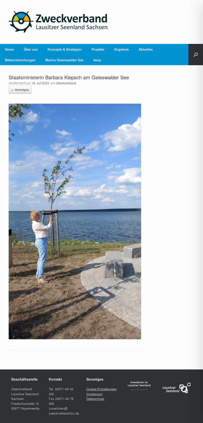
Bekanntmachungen (20, 60)
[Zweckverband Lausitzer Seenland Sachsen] (58, 22)
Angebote (121, 49)
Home (9, 49)
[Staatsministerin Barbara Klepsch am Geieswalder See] (75, 337)
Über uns (31, 49)
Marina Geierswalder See (64, 60)
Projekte (98, 49)
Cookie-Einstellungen (101, 389)
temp (97, 60)
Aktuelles (146, 49)
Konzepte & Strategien (65, 49)
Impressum (94, 394)
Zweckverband (66, 83)
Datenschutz (95, 398)
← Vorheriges (20, 89)
